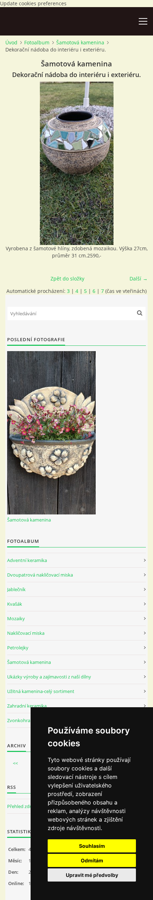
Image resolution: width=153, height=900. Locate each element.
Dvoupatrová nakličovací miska (40, 575)
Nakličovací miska (25, 633)
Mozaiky (16, 618)
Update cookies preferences (33, 3)
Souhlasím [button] (92, 846)
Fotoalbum (36, 42)
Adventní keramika (27, 560)
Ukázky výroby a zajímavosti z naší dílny (49, 676)
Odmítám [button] (92, 860)
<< (15, 763)
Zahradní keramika (27, 706)
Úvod (11, 42)
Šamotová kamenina (80, 42)
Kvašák (14, 604)
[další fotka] (136, 163)
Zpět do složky (67, 278)
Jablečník (16, 589)
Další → (139, 278)
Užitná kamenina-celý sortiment (40, 691)
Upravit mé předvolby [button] (92, 875)
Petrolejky (17, 647)
